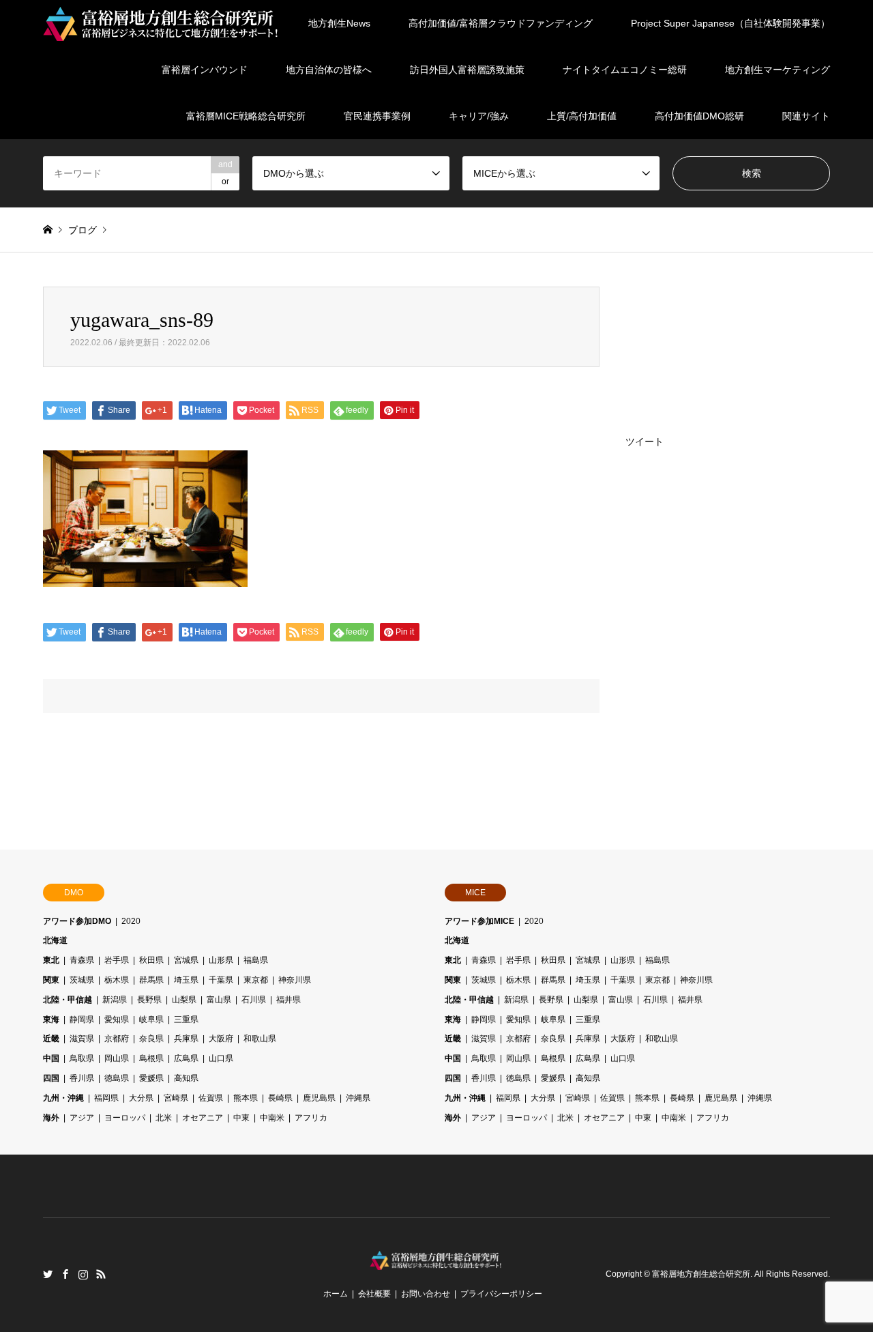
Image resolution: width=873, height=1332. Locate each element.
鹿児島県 (319, 1098)
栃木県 (116, 980)
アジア (82, 1118)
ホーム (335, 1294)
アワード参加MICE (479, 921)
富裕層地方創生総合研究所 (701, 1274)
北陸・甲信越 (67, 999)
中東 (241, 1118)
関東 (51, 980)
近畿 (51, 1038)
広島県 (186, 1058)
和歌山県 (259, 1038)
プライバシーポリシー (501, 1294)
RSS (101, 1274)
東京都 (255, 980)
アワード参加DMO (77, 921)
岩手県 (116, 960)
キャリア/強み (479, 116)
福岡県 (106, 1098)
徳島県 (116, 1078)
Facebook (65, 1274)
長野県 (149, 999)
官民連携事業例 (377, 116)
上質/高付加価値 (582, 116)
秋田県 (151, 960)
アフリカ (311, 1118)
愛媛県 (151, 1078)
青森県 (82, 960)
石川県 (253, 999)
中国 (51, 1058)
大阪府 (221, 1038)
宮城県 (186, 960)
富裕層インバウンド (205, 69)
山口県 (221, 1058)
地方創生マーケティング (777, 69)
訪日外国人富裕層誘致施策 (467, 69)
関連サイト (806, 116)
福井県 (288, 999)
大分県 (141, 1098)
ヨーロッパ (124, 1118)
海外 (51, 1118)
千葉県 (221, 980)
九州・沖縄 (63, 1098)
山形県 (221, 960)
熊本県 (245, 1098)
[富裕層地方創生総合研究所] (162, 23)
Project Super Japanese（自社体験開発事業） (730, 23)
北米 (164, 1118)
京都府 (116, 1038)
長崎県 (280, 1098)
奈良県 (151, 1038)
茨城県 (82, 980)
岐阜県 (151, 1019)
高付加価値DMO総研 (699, 116)
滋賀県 (82, 1038)
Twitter (48, 1274)
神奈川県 (294, 980)
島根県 (151, 1058)
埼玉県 (186, 980)
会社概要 (374, 1294)
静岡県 (82, 1019)
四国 (51, 1078)
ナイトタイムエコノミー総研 (625, 69)
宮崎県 (176, 1098)
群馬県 (151, 980)
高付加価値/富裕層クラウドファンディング (501, 23)
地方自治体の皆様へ (329, 69)
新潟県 (114, 999)
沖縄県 (358, 1098)
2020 (130, 921)
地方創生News (339, 23)
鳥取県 (82, 1058)
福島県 (255, 960)
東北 (51, 960)
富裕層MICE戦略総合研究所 (246, 116)
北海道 (55, 940)
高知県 (186, 1078)
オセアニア (202, 1118)
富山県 (219, 999)
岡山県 (116, 1058)
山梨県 (184, 999)
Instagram (83, 1274)
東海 (51, 1019)
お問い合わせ (425, 1294)
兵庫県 (186, 1038)
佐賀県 (210, 1098)
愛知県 (116, 1019)
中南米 (272, 1118)
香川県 (82, 1078)
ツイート (644, 441)
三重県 (186, 1019)
